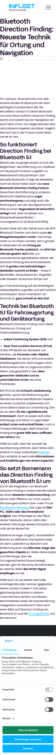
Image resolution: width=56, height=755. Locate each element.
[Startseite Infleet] (22, 7)
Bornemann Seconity (14, 507)
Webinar (43, 452)
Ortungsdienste (38, 614)
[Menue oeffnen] (48, 7)
